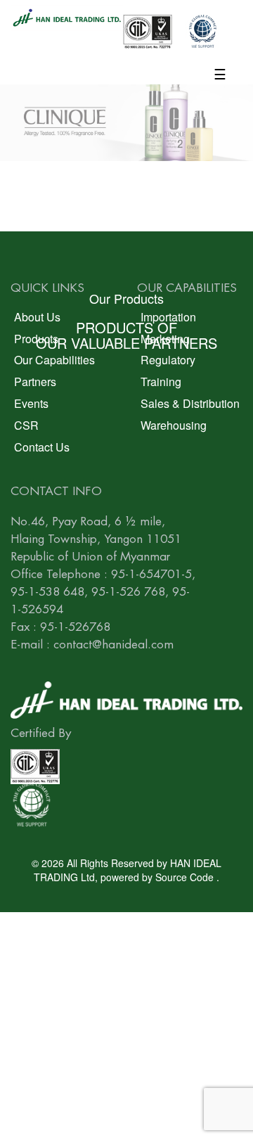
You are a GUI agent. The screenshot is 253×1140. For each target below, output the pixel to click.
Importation (168, 317)
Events (31, 403)
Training (161, 381)
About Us (37, 317)
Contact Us (42, 447)
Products (36, 339)
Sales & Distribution (190, 403)
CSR (26, 425)
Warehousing (174, 425)
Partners (35, 381)
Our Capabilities (54, 360)
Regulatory (168, 360)
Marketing (165, 339)
